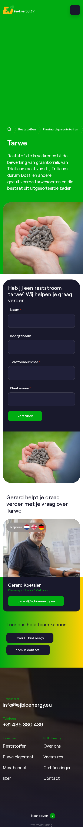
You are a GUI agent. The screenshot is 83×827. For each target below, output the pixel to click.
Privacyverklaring (40, 825)
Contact (51, 778)
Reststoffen (27, 129)
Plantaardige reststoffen (60, 129)
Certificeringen (57, 767)
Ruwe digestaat (18, 756)
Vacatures (53, 756)
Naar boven (39, 815)
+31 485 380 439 (23, 724)
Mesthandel (14, 767)
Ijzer (7, 778)
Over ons (52, 745)
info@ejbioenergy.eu (27, 705)
